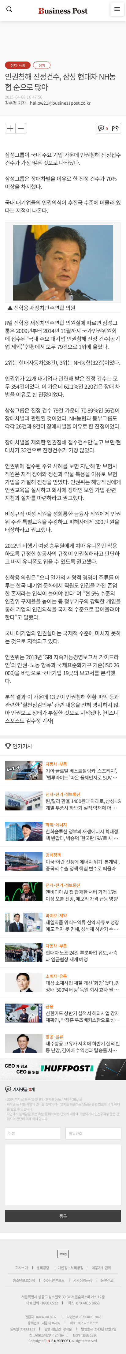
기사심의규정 (82, 1280)
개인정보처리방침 (70, 1267)
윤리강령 (42, 1267)
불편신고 (107, 1280)
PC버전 (63, 1254)
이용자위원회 (101, 1267)
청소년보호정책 (24, 1280)
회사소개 (21, 1267)
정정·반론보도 (54, 1280)
